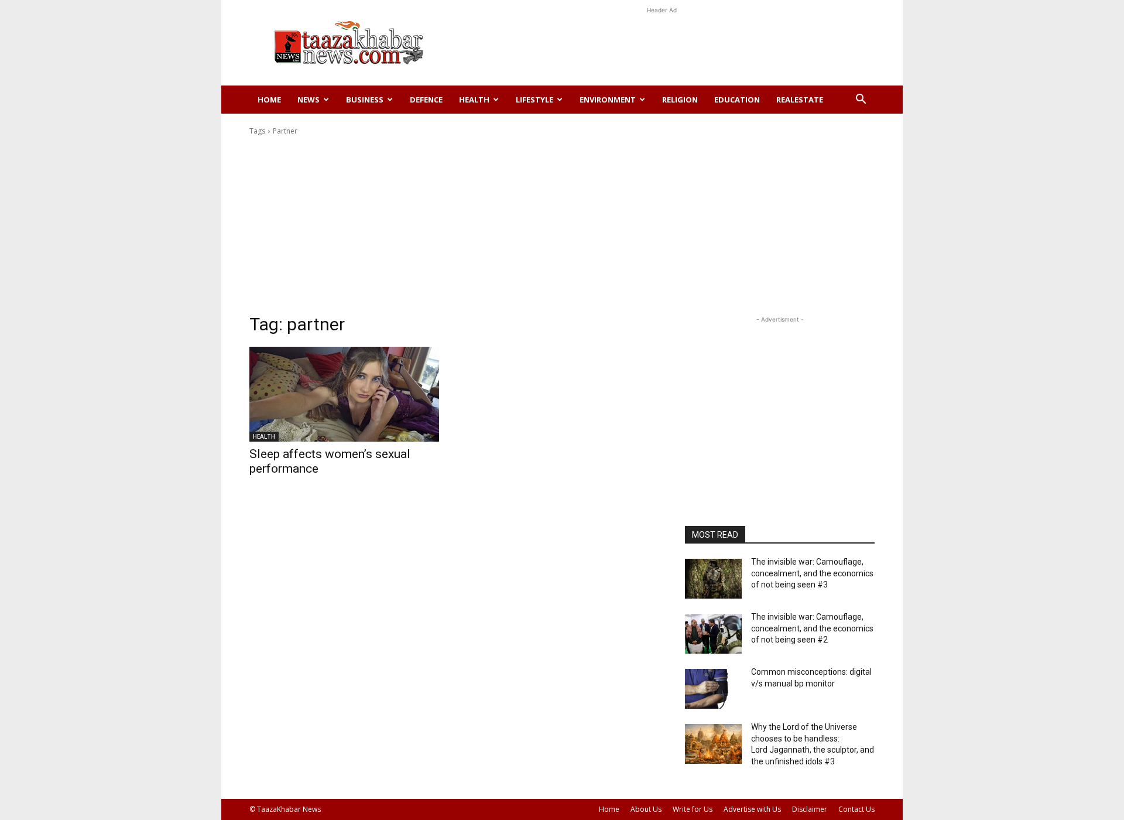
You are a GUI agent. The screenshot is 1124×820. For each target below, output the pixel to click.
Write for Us (692, 809)
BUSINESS (364, 99)
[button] (861, 100)
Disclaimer (809, 809)
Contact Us (856, 809)
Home (269, 99)
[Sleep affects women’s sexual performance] (344, 394)
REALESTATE (799, 99)
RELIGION (680, 99)
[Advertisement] (661, 42)
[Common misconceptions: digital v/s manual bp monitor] (713, 689)
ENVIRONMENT (608, 99)
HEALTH (474, 99)
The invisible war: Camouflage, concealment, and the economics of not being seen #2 (812, 628)
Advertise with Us (752, 809)
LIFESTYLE (534, 99)
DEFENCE (426, 99)
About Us (646, 809)
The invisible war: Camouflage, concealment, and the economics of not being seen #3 (812, 573)
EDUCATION (737, 99)
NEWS (308, 99)
